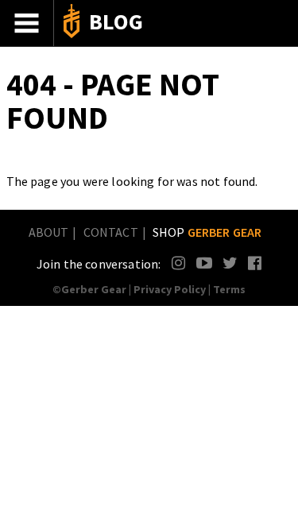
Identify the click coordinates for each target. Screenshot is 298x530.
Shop (207, 232)
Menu (27, 23)
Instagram (179, 262)
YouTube (203, 262)
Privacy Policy (170, 289)
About (49, 232)
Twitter (230, 262)
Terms (229, 289)
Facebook (255, 262)
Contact (110, 232)
